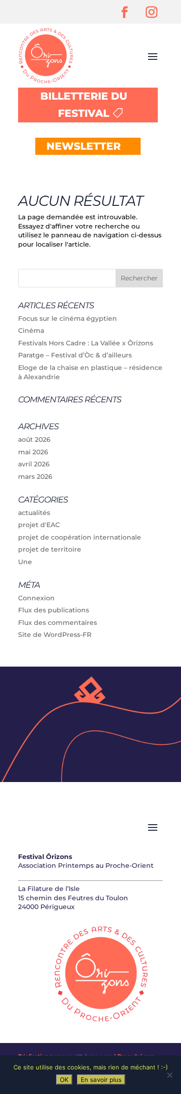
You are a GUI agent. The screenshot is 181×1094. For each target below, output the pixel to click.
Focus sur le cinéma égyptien (67, 318)
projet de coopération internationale (79, 537)
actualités (34, 513)
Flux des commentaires (57, 622)
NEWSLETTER (83, 146)
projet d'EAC (39, 525)
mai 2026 (33, 452)
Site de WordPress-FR (54, 634)
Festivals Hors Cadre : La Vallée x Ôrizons (85, 343)
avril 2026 (34, 464)
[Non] (169, 1075)
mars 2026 (35, 476)
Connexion (36, 598)
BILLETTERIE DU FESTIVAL (83, 105)
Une (25, 562)
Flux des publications (53, 610)
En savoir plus (101, 1079)
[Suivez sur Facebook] (124, 12)
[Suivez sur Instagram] (151, 12)
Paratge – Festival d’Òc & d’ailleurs (75, 355)
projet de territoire (49, 549)
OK (64, 1079)
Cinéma (31, 330)
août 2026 (34, 439)
